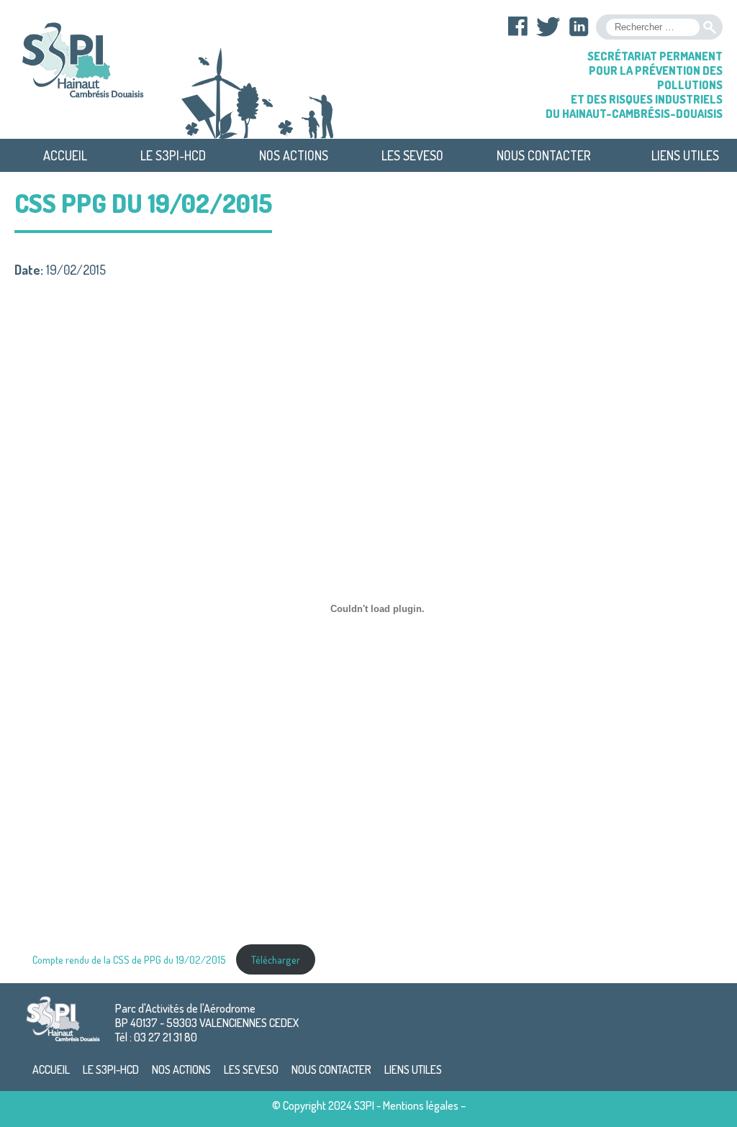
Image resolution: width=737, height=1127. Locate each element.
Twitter (548, 26)
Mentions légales (420, 1105)
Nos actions (293, 155)
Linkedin (578, 26)
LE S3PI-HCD (173, 155)
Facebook (518, 26)
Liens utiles (685, 155)
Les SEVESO (412, 155)
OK (709, 27)
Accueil (65, 155)
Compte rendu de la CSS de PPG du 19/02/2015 (130, 959)
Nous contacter (544, 155)
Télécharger (275, 959)
